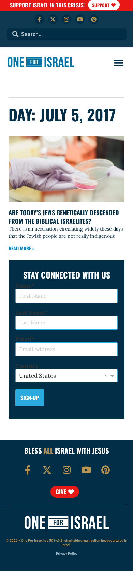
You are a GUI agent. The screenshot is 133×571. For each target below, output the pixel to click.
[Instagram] (67, 19)
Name (23, 286)
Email (23, 339)
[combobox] (67, 34)
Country (27, 366)
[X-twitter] (53, 19)
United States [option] (37, 375)
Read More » (22, 248)
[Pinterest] (94, 19)
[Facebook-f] (39, 19)
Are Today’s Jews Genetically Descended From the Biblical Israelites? (64, 216)
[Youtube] (80, 19)
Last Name (29, 313)
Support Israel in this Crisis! (47, 5)
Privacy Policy (66, 553)
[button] (118, 62)
